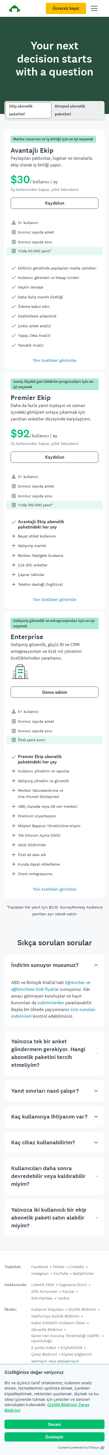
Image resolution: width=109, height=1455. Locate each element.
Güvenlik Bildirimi (46, 1329)
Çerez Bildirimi (44, 1354)
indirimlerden (50, 1003)
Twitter (59, 1266)
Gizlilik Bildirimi (62, 1404)
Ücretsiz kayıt (66, 8)
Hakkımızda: (15, 1284)
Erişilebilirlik (71, 1347)
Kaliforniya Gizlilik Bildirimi (55, 1316)
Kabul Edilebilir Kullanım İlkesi (58, 1322)
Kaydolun (54, 203)
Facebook (39, 1266)
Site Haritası (42, 1298)
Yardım (63, 1298)
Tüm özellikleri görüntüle (54, 360)
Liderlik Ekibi (42, 1284)
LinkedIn (76, 1266)
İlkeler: (10, 1309)
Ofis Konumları (44, 1291)
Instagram (40, 1273)
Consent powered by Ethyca (78, 1447)
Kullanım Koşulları (47, 1309)
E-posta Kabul (43, 1347)
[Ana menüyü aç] (94, 8)
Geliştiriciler (83, 1273)
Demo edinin (54, 692)
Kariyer (68, 1291)
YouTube (60, 1273)
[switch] (7, 104)
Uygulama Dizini (73, 1284)
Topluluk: (12, 1266)
